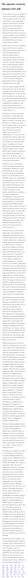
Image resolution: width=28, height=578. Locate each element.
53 (22, 565)
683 (3, 569)
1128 (16, 572)
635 (7, 565)
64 (15, 576)
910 (3, 574)
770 (7, 572)
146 (19, 570)
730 (3, 565)
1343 (3, 570)
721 (19, 567)
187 (12, 576)
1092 (7, 574)
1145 (3, 576)
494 (11, 569)
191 (20, 572)
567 (11, 570)
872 (7, 570)
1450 (7, 569)
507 (15, 569)
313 (18, 574)
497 (19, 565)
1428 (15, 565)
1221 (24, 572)
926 (7, 567)
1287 (11, 572)
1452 (11, 565)
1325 (3, 572)
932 (15, 570)
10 (18, 569)
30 (11, 574)
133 (22, 570)
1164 (11, 567)
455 (22, 574)
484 (14, 574)
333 (23, 567)
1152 (22, 569)
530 (19, 576)
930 (15, 567)
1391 (23, 576)
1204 (3, 567)
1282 (8, 576)
